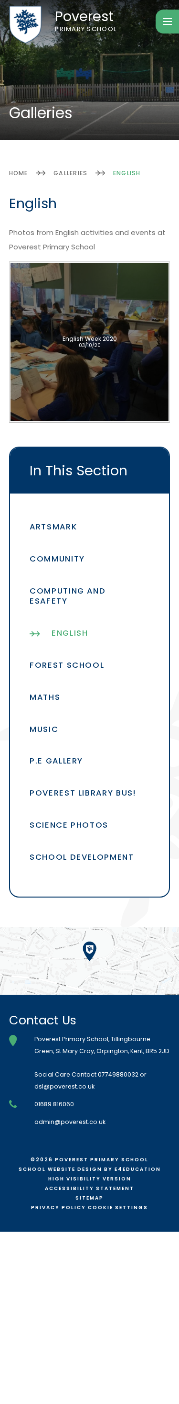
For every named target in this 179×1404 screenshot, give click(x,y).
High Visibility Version (89, 1178)
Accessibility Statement (89, 1188)
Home (18, 173)
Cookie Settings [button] (118, 1207)
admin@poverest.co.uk (69, 1122)
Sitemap (89, 1198)
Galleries (70, 173)
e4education (138, 1169)
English (127, 173)
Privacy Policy (58, 1207)
